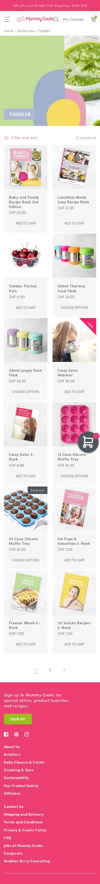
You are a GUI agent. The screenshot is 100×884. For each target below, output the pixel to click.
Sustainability (16, 777)
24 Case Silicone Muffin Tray (23, 541)
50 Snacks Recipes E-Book (74, 625)
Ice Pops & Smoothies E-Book (74, 541)
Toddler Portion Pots (23, 288)
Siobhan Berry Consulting (27, 861)
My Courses (73, 19)
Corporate (13, 853)
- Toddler (43, 31)
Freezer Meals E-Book (24, 625)
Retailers (12, 754)
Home (8, 31)
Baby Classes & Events (24, 762)
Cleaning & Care (19, 770)
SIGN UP (17, 719)
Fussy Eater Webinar (68, 372)
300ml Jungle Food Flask (25, 372)
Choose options (74, 307)
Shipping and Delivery (24, 814)
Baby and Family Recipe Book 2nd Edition (24, 202)
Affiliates (12, 793)
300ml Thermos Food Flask (71, 288)
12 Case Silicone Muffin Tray (72, 456)
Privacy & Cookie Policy (25, 830)
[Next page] (63, 669)
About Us (12, 746)
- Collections (24, 31)
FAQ (7, 837)
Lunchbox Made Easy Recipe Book (73, 199)
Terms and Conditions (23, 822)
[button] (7, 19)
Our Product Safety (21, 785)
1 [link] (36, 669)
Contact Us (14, 806)
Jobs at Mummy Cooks (23, 845)
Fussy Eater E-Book (22, 456)
